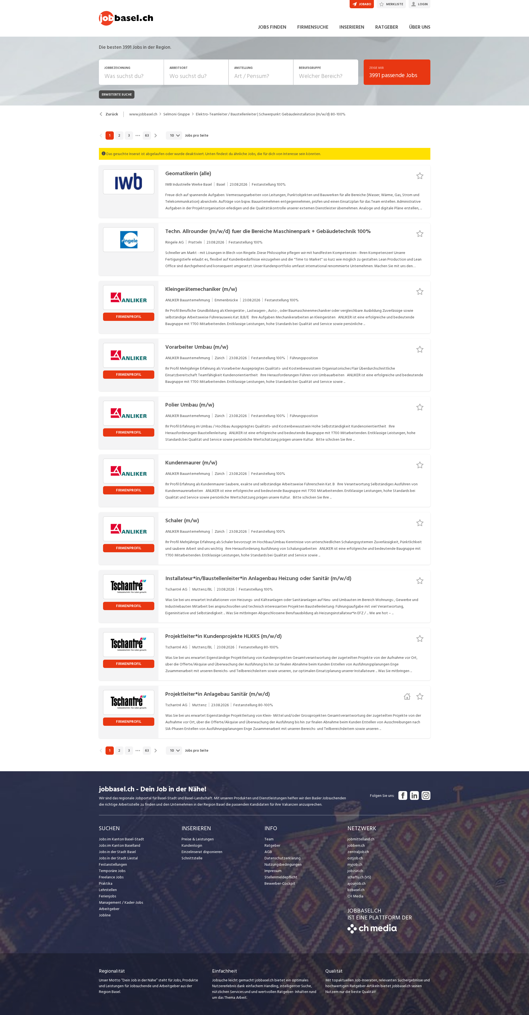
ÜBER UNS (419, 27)
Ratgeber (272, 845)
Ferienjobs (107, 896)
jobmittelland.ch (360, 839)
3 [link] (129, 135)
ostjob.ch (355, 858)
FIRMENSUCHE (312, 27)
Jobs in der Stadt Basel (117, 852)
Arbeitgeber (109, 909)
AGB (268, 852)
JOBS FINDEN (272, 27)
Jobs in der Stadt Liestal (118, 858)
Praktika (105, 883)
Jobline (105, 915)
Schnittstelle (192, 858)
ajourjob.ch (356, 883)
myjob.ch (354, 864)
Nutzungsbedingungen (283, 864)
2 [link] (119, 135)
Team (269, 839)
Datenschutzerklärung (282, 858)
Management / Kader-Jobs (121, 902)
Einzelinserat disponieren (202, 852)
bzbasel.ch (356, 890)
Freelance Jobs (111, 877)
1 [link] (109, 135)
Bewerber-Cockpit (279, 883)
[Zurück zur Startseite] (372, 932)
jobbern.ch (356, 845)
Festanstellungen (113, 864)
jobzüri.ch (355, 871)
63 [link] (147, 135)
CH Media (355, 896)
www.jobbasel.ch (143, 114)
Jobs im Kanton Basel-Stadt (121, 839)
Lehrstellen (108, 890)
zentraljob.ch (358, 852)
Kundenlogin (192, 845)
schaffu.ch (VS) (359, 877)
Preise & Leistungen (198, 839)
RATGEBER (386, 27)
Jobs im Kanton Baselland (119, 845)
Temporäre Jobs (112, 871)
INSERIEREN (351, 27)
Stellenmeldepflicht (280, 877)
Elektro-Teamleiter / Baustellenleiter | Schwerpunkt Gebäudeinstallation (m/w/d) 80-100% (271, 114)
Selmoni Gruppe (176, 114)
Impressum (273, 871)
